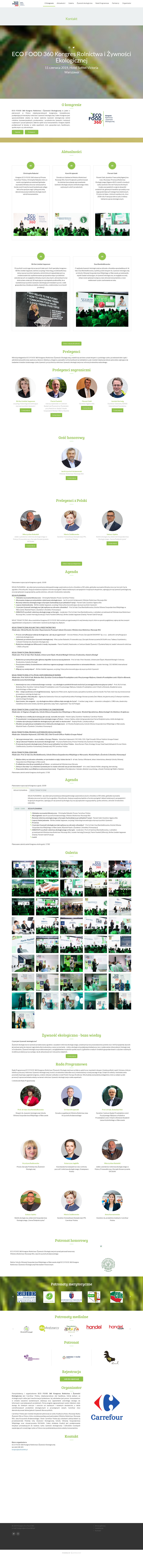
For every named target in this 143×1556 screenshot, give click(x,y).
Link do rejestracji (71, 1379)
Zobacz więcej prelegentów (72, 563)
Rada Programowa (102, 3)
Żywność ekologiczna (84, 3)
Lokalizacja (99, 1528)
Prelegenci (31, 132)
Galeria (71, 3)
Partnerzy (115, 3)
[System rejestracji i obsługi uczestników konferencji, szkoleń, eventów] (71, 1553)
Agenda (17, 132)
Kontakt (98, 1531)
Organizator (126, 3)
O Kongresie (49, 3)
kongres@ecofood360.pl (20, 1450)
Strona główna (100, 1526)
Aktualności (61, 3)
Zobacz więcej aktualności (71, 343)
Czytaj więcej (71, 1056)
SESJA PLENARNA (20, 790)
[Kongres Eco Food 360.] (18, 3)
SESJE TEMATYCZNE (38, 790)
